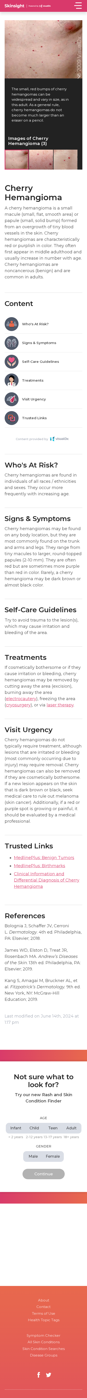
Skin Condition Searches (44, 1348)
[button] (79, 76)
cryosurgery (18, 705)
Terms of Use (43, 1313)
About (43, 1300)
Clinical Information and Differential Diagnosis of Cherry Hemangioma (46, 880)
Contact (43, 1307)
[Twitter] (49, 1375)
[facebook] (39, 1375)
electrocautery (21, 698)
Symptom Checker (43, 1335)
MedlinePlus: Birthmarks (39, 865)
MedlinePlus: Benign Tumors (44, 857)
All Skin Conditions (44, 1342)
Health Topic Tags (43, 1320)
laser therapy (60, 705)
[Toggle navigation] (78, 5)
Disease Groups (43, 1355)
